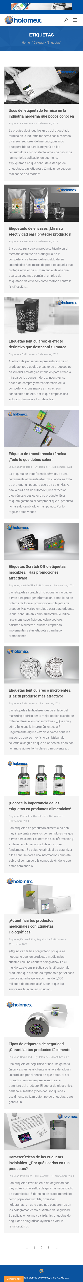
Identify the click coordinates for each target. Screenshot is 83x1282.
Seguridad (42, 939)
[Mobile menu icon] (75, 20)
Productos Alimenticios (33, 816)
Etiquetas (14, 123)
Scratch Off (26, 585)
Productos (26, 466)
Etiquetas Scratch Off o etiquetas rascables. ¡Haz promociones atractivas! (37, 572)
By (28, 123)
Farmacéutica (27, 939)
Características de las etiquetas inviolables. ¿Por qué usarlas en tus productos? (39, 1163)
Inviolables (26, 1175)
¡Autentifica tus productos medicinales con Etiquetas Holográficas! (31, 926)
